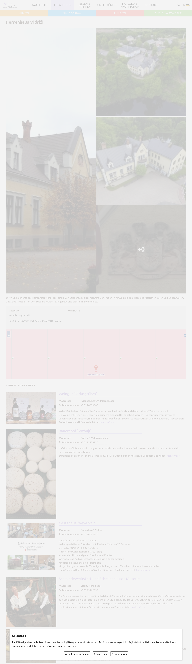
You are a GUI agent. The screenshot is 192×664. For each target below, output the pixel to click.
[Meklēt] (178, 5)
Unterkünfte (107, 5)
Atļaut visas (100, 654)
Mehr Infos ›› (107, 422)
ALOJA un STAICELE (168, 13)
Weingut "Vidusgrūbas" (78, 394)
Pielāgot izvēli (119, 654)
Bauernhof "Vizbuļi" (75, 431)
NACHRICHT (40, 5)
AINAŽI (24, 13)
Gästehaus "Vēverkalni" (78, 523)
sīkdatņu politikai (66, 646)
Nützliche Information (129, 5)
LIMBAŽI (120, 13)
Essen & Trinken (85, 5)
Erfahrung (62, 5)
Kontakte (152, 5)
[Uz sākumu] (9, 5)
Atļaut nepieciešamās (77, 654)
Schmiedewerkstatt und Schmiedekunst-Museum (99, 579)
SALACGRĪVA (72, 13)
